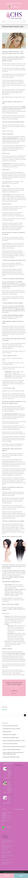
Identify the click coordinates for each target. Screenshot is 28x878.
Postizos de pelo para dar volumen (10, 725)
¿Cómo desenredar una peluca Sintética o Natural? (14, 746)
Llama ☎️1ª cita (14, 690)
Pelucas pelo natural (6, 840)
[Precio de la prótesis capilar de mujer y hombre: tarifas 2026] (5, 769)
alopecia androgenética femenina (10, 138)
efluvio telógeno (6, 194)
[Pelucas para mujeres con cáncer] (5, 797)
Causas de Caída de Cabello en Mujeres (11, 749)
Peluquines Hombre (7, 731)
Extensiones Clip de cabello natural (11, 737)
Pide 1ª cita (14, 693)
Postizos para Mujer (6, 859)
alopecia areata (6, 163)
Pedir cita (7, 875)
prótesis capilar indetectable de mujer (11, 757)
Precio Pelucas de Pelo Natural (9, 734)
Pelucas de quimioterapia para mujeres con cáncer (14, 740)
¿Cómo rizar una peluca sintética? (10, 743)
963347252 (7, 815)
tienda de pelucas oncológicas (11, 414)
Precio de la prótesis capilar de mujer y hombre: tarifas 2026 (10, 772)
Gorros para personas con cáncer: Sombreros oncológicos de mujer (10, 787)
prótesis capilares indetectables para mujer (13, 315)
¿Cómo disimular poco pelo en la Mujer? (11, 728)
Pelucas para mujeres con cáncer (9, 799)
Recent (7, 764)
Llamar (21, 875)
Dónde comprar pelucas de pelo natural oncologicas (7, 847)
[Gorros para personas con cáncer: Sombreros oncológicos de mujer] (5, 783)
